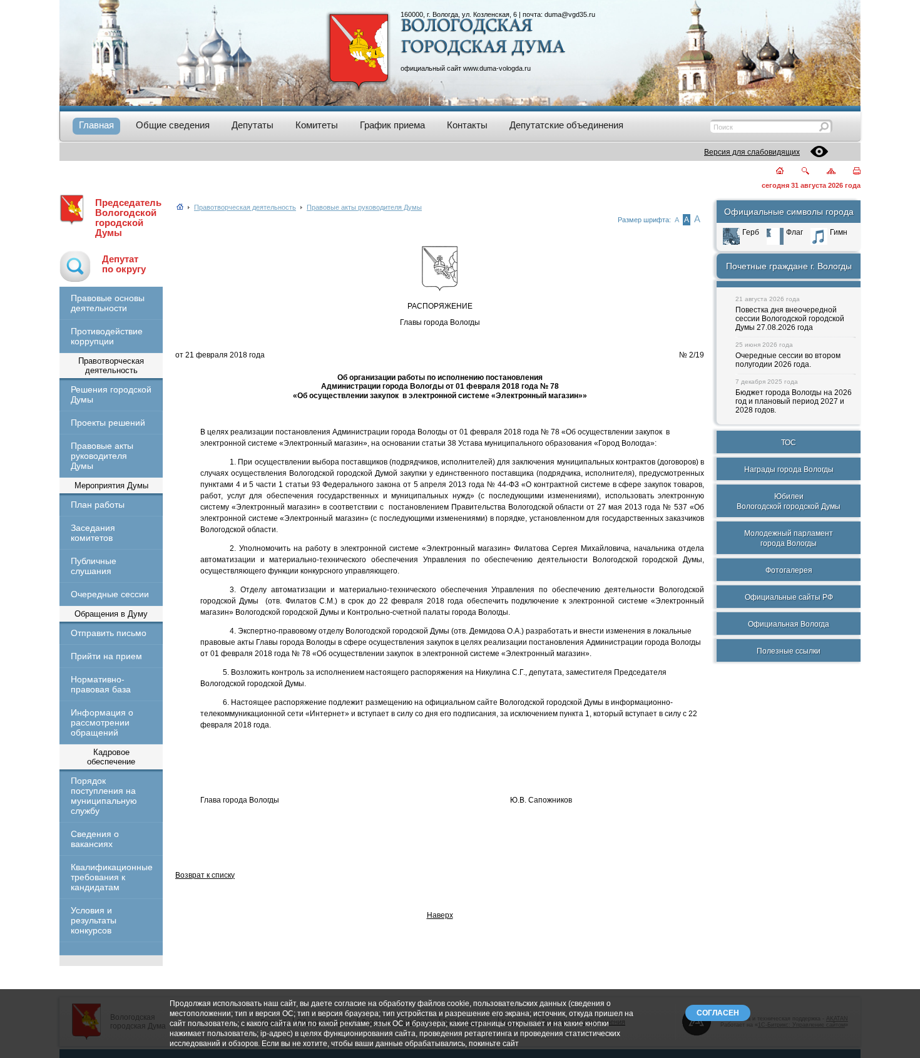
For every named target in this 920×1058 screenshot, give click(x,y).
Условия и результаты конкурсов (93, 920)
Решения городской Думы (111, 394)
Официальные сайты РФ (789, 597)
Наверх (440, 915)
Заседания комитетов (93, 533)
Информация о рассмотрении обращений (102, 722)
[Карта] (824, 172)
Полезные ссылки (788, 651)
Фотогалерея (788, 570)
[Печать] (850, 172)
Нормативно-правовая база (101, 684)
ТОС (788, 442)
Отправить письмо (108, 633)
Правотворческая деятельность (245, 207)
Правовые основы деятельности (108, 303)
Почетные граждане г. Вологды (789, 266)
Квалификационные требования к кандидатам (111, 877)
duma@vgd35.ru (569, 14)
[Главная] (773, 172)
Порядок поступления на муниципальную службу (104, 796)
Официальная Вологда (788, 624)
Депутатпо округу (124, 264)
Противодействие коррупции (107, 336)
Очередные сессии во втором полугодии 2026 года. (788, 360)
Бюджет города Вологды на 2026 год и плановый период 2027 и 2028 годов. (793, 401)
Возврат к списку (205, 875)
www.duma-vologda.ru (497, 68)
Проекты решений (108, 423)
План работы (98, 505)
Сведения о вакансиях (95, 839)
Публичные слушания (93, 566)
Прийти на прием (106, 656)
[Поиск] (798, 172)
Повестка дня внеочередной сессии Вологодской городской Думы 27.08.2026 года (789, 319)
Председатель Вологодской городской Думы (128, 218)
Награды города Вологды (789, 469)
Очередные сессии (110, 594)
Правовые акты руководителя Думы (102, 456)
